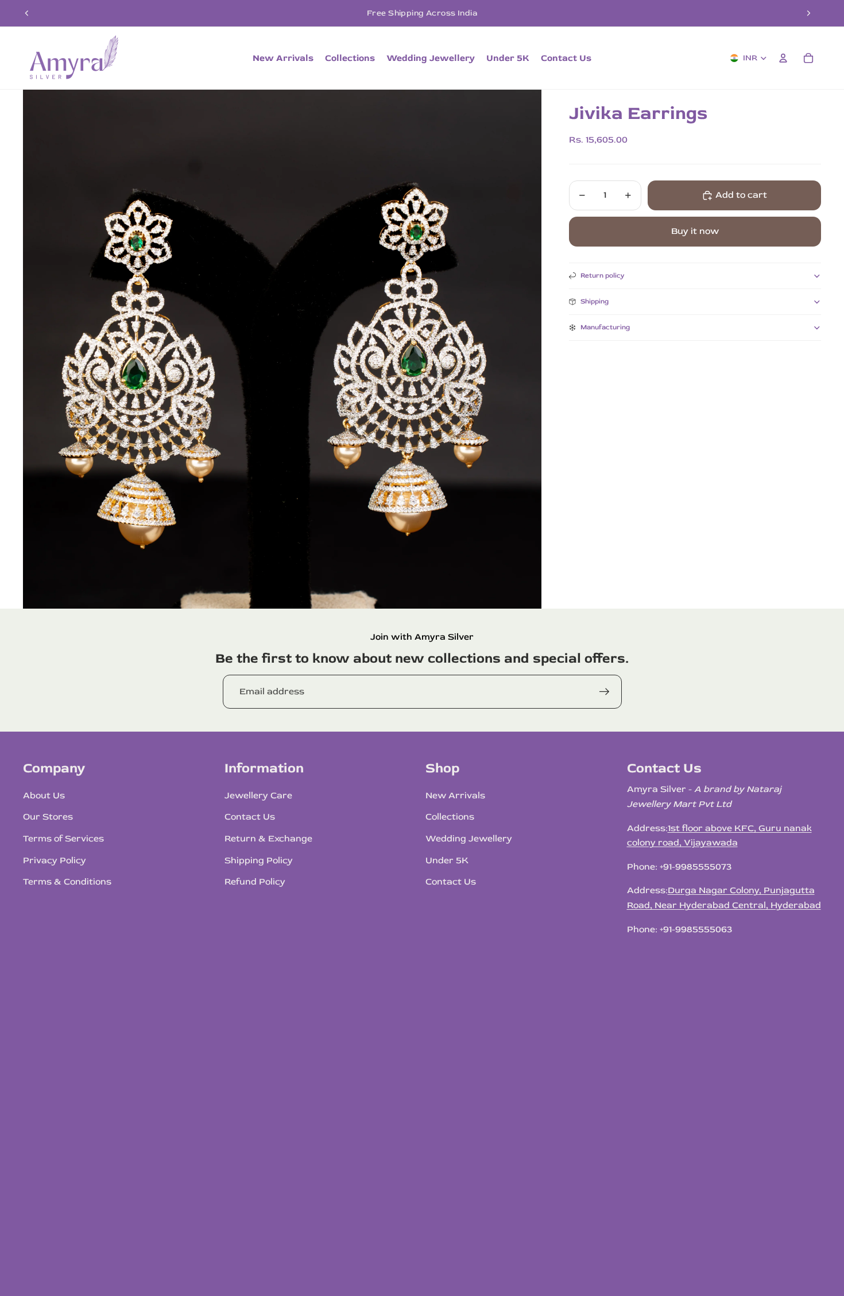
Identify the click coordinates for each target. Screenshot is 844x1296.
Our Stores (48, 816)
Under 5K (447, 860)
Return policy (602, 275)
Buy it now (695, 231)
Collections (449, 816)
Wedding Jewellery (468, 838)
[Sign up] (605, 692)
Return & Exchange (268, 838)
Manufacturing (605, 327)
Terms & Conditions (67, 881)
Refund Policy (254, 881)
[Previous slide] (27, 13)
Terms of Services (63, 838)
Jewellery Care (258, 795)
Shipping (594, 301)
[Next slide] (808, 13)
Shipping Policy (258, 860)
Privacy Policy (54, 860)
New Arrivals (455, 795)
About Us (44, 795)
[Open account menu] (783, 58)
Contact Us (249, 816)
